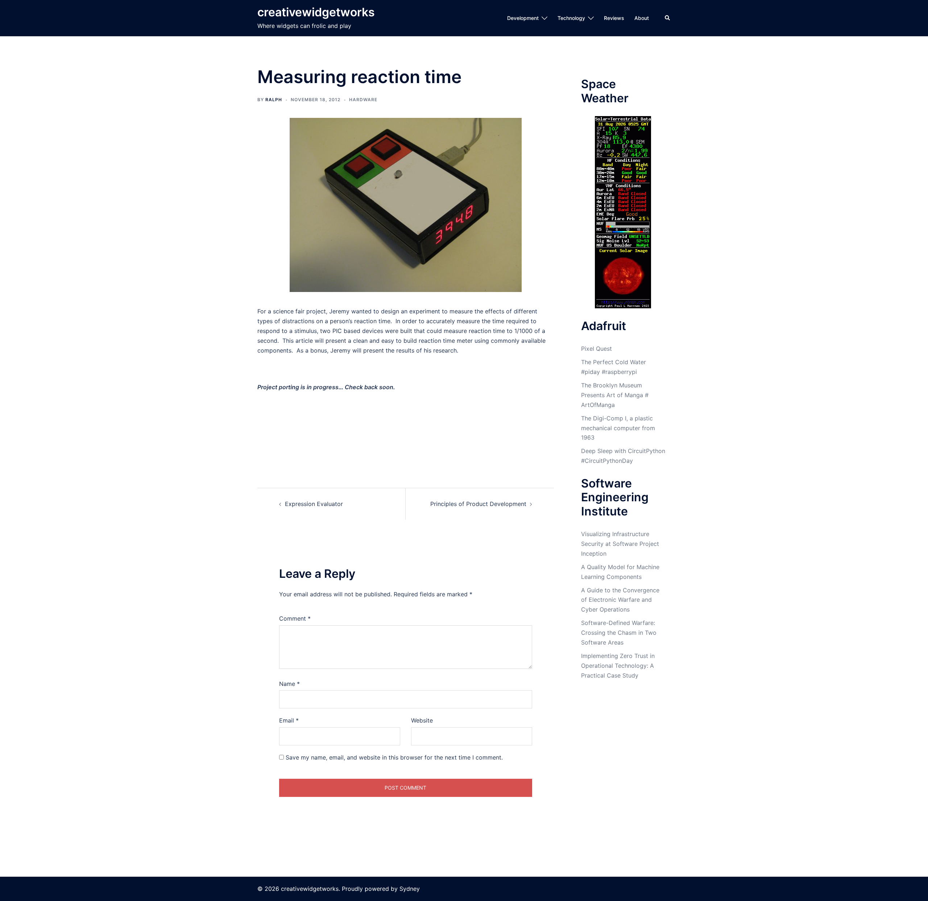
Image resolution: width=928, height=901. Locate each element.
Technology (571, 18)
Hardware (363, 99)
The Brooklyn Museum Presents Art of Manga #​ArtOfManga (615, 395)
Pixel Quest (596, 348)
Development (523, 18)
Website (422, 720)
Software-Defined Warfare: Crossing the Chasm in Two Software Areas (618, 632)
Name (289, 683)
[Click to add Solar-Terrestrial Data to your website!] (623, 211)
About (641, 18)
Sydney (409, 888)
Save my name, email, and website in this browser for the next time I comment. (394, 757)
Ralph (273, 99)
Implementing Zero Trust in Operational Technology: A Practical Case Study (618, 665)
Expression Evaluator (314, 503)
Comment (295, 618)
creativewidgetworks (316, 12)
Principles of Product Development (478, 503)
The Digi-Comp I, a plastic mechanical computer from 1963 (618, 428)
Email (289, 720)
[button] (668, 18)
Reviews (614, 18)
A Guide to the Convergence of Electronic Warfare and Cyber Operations (620, 600)
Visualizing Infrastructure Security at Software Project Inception (620, 543)
